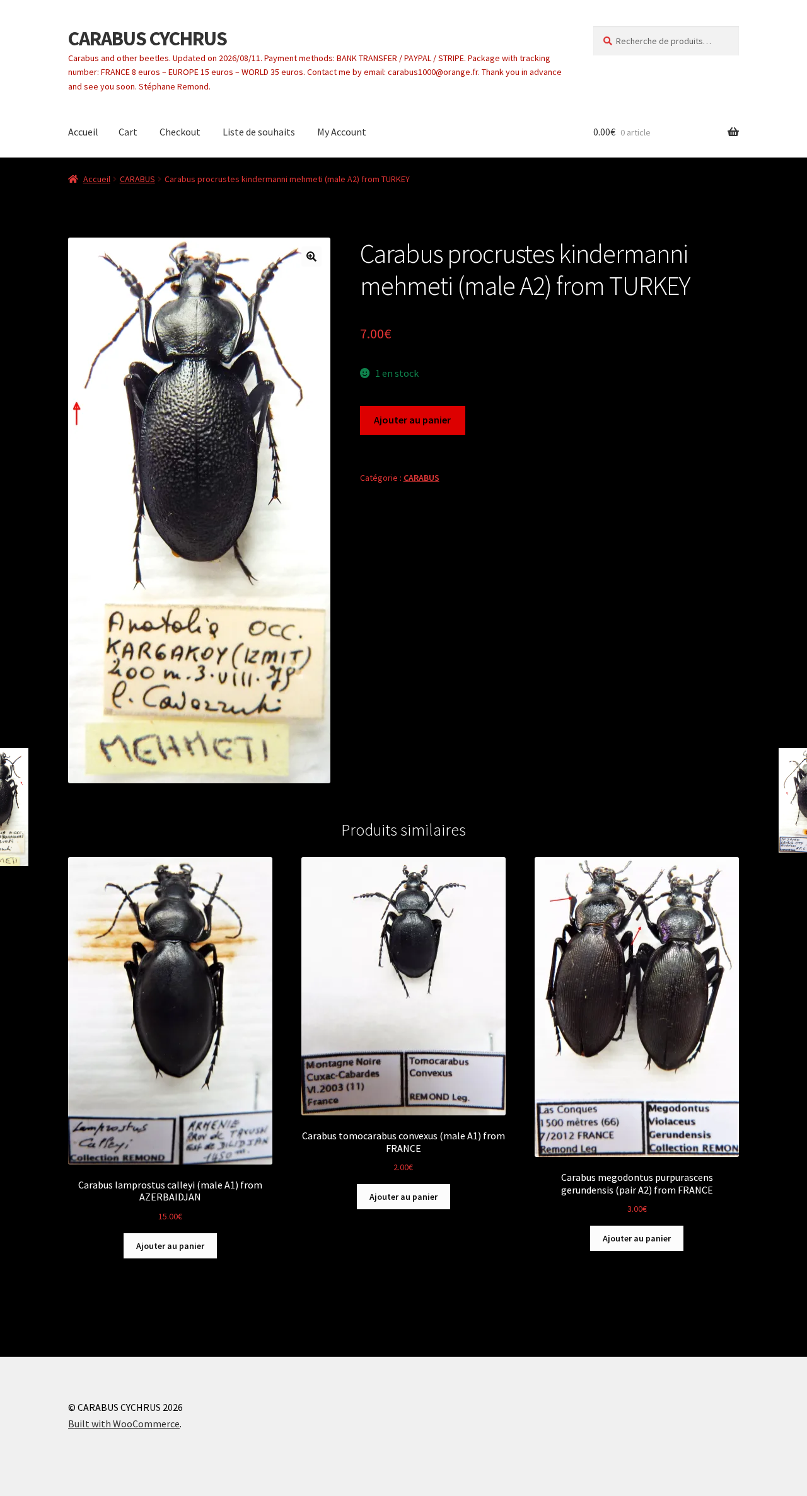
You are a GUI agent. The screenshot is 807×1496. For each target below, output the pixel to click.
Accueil (83, 131)
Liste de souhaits (259, 131)
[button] (311, 256)
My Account (341, 131)
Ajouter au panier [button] (170, 1245)
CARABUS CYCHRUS (147, 38)
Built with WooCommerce (124, 1423)
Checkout (180, 131)
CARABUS (137, 179)
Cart (128, 131)
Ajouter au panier (412, 419)
